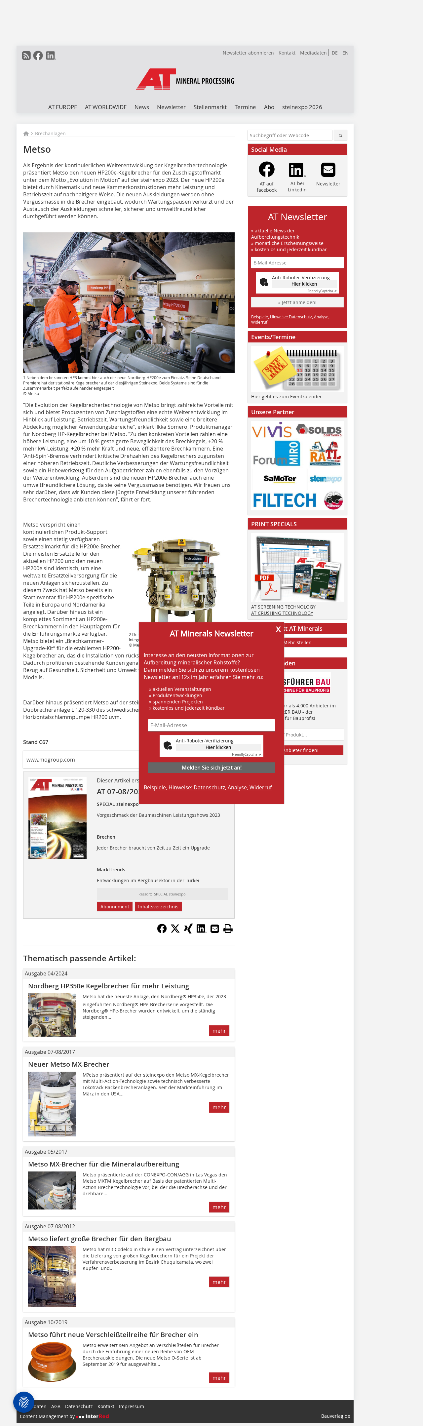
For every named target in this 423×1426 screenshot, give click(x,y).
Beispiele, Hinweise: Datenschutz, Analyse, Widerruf (208, 787)
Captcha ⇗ (246, 754)
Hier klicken (218, 747)
